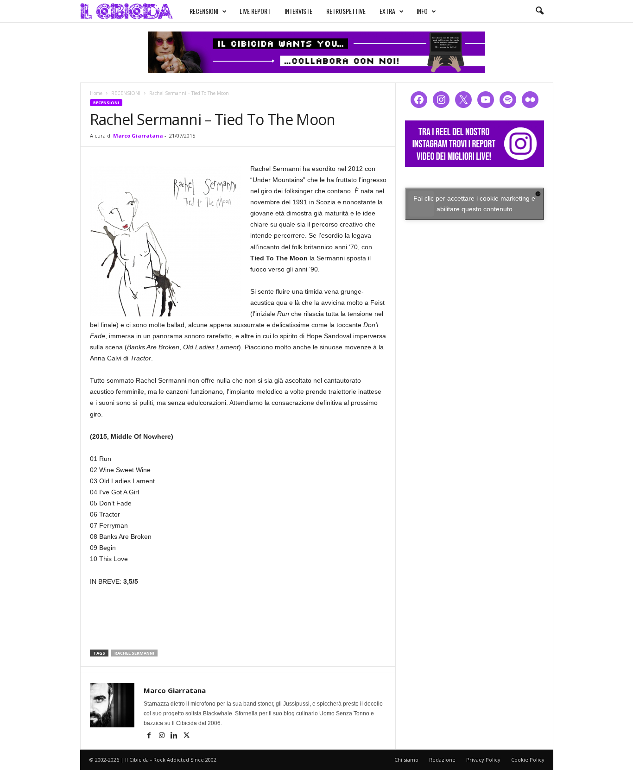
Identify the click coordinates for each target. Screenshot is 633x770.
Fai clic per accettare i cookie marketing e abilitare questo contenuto (474, 204)
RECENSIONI (204, 11)
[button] (539, 11)
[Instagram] (162, 736)
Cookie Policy (527, 759)
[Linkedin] (175, 736)
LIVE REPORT (255, 11)
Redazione (442, 759)
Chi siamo (406, 759)
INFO (422, 11)
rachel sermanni (134, 653)
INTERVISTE (298, 11)
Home (96, 93)
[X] (186, 736)
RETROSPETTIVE (346, 11)
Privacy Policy (483, 759)
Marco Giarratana (138, 135)
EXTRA (387, 11)
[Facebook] (150, 736)
